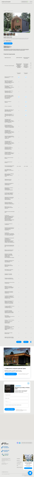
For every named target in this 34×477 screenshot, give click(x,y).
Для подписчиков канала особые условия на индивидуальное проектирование (28, 466)
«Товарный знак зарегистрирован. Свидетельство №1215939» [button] (27, 475)
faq (17, 465)
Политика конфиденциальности (27, 474)
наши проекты (19, 467)
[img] (28, 383)
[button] (8, 43)
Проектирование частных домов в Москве (28, 463)
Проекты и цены (10, 10)
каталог (18, 460)
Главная (5, 10)
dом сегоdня (6, 1)
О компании (19, 462)
